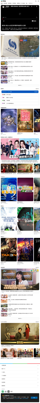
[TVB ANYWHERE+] (9, 391)
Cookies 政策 (16, 398)
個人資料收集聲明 (24, 398)
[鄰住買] (11, 391)
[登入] (38, 1)
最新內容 (2, 34)
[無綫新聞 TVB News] (3, 391)
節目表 (2, 88)
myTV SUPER (4, 321)
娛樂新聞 (2, 267)
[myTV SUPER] (6, 391)
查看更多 (37, 34)
